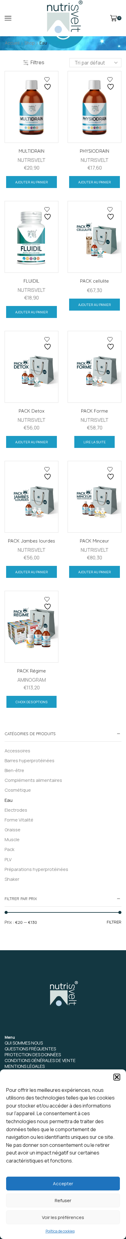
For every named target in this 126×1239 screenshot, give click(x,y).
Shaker (12, 879)
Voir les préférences (63, 1217)
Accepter (63, 1183)
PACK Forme (94, 411)
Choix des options (31, 702)
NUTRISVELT (32, 160)
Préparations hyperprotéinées (36, 869)
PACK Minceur (94, 541)
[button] (117, 1077)
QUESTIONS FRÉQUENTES (30, 1049)
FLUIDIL (31, 281)
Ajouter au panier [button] (31, 182)
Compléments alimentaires (33, 780)
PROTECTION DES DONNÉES (33, 1054)
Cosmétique (18, 790)
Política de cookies (60, 1231)
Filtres (37, 62)
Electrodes (16, 810)
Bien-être (14, 770)
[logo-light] (63, 994)
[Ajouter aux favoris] (48, 83)
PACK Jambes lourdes (31, 541)
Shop (29, 43)
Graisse (12, 829)
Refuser (63, 1200)
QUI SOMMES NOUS (24, 1043)
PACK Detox (31, 411)
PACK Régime (31, 671)
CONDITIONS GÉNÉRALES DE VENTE (40, 1060)
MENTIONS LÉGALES (25, 1066)
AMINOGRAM (31, 679)
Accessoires (17, 750)
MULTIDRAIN (31, 151)
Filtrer (114, 922)
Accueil (12, 43)
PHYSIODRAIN (94, 151)
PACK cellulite (94, 281)
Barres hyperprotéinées (29, 760)
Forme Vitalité (19, 820)
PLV (8, 859)
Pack (9, 849)
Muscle (12, 839)
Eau (9, 800)
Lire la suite (94, 442)
